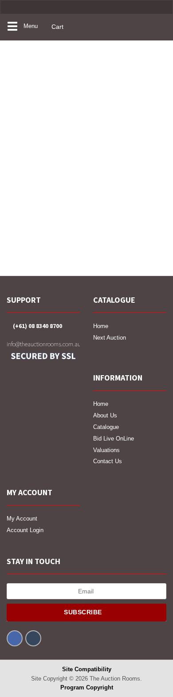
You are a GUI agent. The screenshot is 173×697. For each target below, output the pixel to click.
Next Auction (109, 337)
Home (100, 326)
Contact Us (107, 461)
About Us (105, 415)
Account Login (25, 530)
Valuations (106, 450)
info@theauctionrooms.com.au (43, 344)
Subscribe (84, 612)
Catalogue (106, 427)
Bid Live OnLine (113, 438)
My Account (22, 518)
